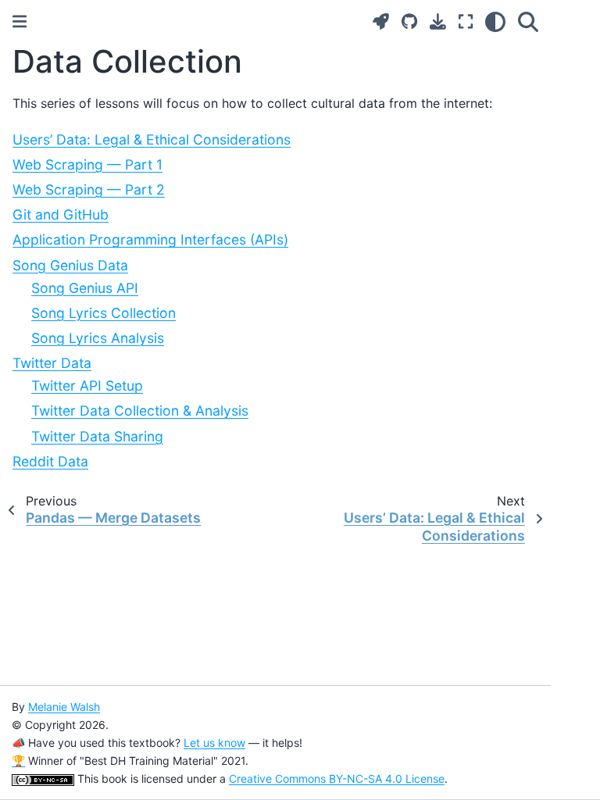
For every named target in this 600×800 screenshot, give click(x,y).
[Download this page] (437, 21)
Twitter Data (51, 363)
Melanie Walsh (64, 706)
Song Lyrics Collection (103, 313)
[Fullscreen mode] (465, 21)
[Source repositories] (409, 21)
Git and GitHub (60, 214)
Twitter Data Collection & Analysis (139, 410)
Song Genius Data (70, 265)
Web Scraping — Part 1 (87, 164)
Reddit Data (50, 461)
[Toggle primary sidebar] (19, 21)
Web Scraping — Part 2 (88, 189)
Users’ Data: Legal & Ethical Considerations (151, 139)
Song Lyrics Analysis (97, 338)
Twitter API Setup (87, 385)
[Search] (528, 21)
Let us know (214, 742)
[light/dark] (495, 21)
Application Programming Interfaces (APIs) (150, 239)
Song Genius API (84, 288)
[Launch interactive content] (380, 21)
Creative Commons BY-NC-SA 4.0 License (337, 778)
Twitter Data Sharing (97, 436)
